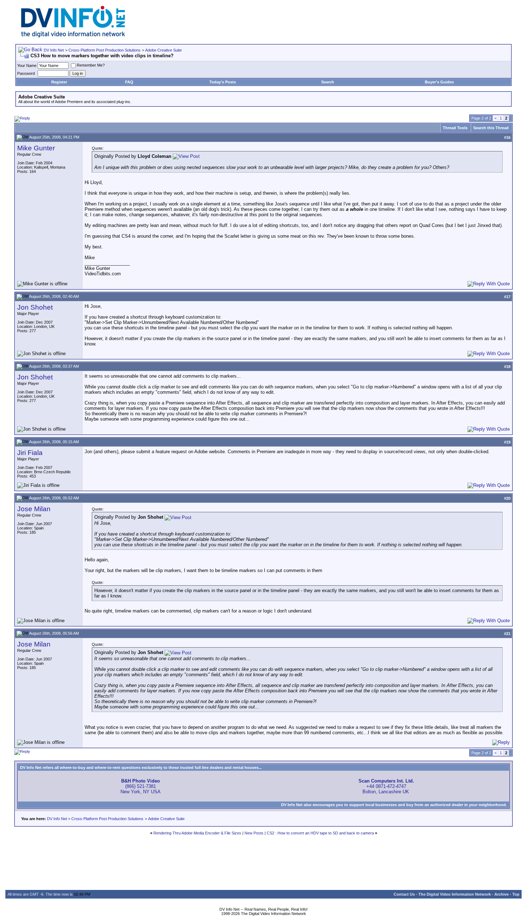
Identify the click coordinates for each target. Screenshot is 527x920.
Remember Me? (91, 65)
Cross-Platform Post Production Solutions (104, 50)
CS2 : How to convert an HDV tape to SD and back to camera (320, 833)
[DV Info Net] (73, 36)
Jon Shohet (35, 307)
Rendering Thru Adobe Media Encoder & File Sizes (197, 833)
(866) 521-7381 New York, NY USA (140, 786)
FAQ (129, 82)
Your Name (27, 65)
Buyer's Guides (439, 82)
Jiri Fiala (30, 452)
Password (26, 73)
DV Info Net (54, 50)
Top (515, 894)
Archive (501, 894)
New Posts (254, 833)
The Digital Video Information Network (454, 894)
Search (327, 82)
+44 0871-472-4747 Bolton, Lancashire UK (386, 786)
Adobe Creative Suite (163, 50)
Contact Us (404, 894)
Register (59, 82)
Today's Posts (222, 82)
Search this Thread (491, 128)
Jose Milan (34, 509)
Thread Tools (455, 128)
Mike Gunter (36, 148)
